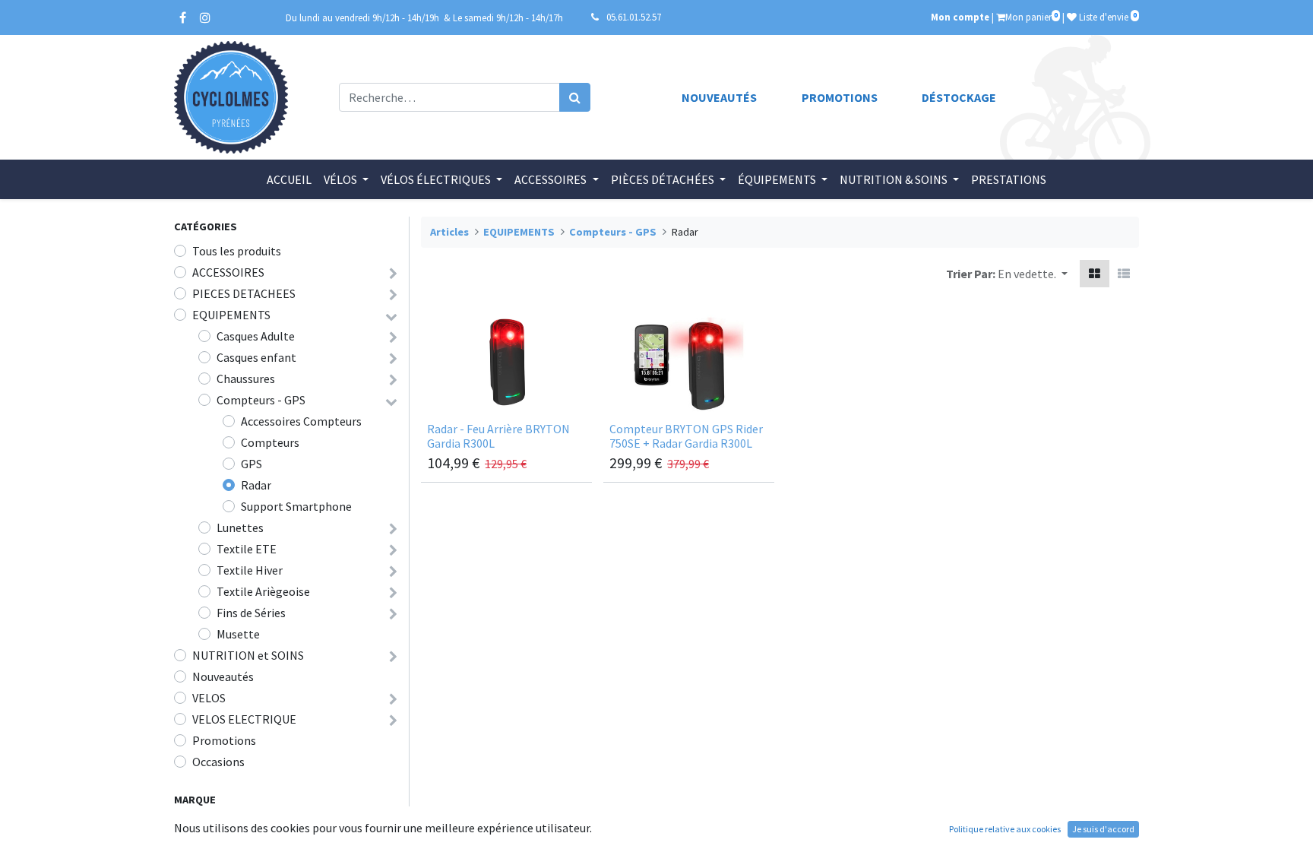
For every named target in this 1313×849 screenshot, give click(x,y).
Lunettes (240, 527)
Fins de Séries (251, 612)
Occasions (218, 761)
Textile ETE (247, 548)
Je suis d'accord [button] (1103, 829)
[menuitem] (289, 179)
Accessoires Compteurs (301, 421)
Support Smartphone (296, 506)
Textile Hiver (250, 570)
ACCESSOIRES (228, 272)
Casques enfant (256, 357)
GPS (251, 463)
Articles (449, 232)
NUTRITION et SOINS (248, 655)
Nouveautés (719, 97)
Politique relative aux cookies (1005, 829)
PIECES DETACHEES (244, 293)
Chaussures (246, 378)
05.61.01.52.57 (633, 17)
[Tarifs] (1094, 273)
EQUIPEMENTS (231, 314)
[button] (1033, 273)
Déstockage (959, 97)
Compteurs (270, 442)
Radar (256, 485)
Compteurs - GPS (261, 399)
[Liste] (1124, 273)
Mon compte (960, 17)
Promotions (840, 97)
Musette (238, 634)
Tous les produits (236, 250)
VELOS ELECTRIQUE (244, 719)
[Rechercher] (574, 97)
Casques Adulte (256, 336)
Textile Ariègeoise (263, 591)
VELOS (209, 697)
